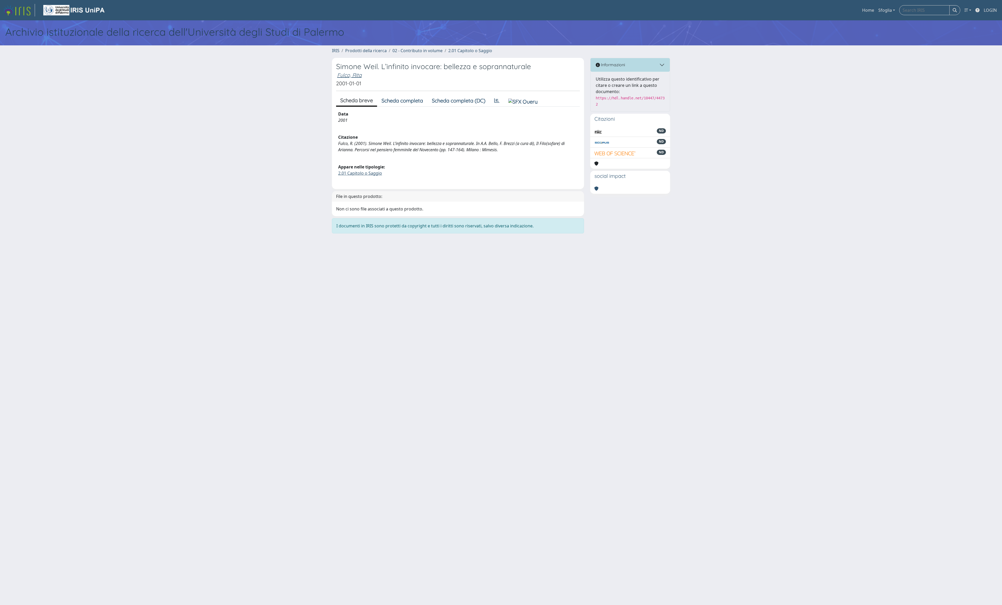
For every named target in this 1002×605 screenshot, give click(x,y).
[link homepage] (19, 10)
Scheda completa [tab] (402, 100)
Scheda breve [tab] (356, 100)
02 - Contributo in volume (417, 50)
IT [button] (966, 10)
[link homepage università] (74, 10)
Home (868, 10)
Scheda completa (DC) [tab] (458, 100)
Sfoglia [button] (885, 10)
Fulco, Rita (349, 75)
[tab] (497, 100)
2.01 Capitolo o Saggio (470, 50)
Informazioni (612, 64)
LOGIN (990, 10)
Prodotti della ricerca (366, 50)
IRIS (335, 50)
